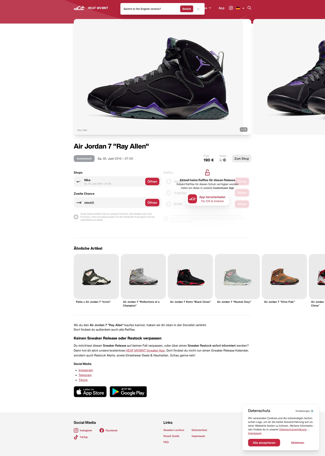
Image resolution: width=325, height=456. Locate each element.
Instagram (86, 370)
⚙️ (305, 411)
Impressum (254, 433)
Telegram (85, 375)
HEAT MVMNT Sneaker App (145, 350)
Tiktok (83, 379)
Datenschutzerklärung (292, 429)
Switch (186, 9)
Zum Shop (241, 158)
